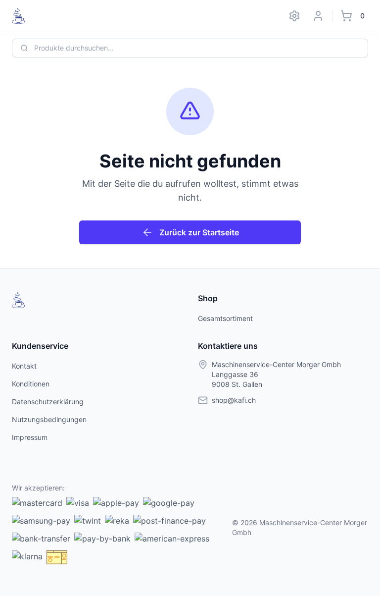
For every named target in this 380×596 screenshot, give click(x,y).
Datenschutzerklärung (48, 401)
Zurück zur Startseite (199, 232)
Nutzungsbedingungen (49, 419)
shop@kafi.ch (234, 400)
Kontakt (24, 366)
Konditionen (30, 383)
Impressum (30, 437)
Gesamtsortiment (225, 318)
